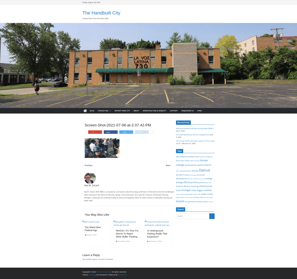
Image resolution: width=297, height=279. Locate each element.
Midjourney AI (187, 111)
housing (194, 186)
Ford (195, 182)
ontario (178, 194)
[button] (109, 110)
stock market (209, 197)
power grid (188, 194)
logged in (95, 259)
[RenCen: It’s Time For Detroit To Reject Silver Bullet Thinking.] (127, 222)
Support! (174, 111)
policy (183, 194)
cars (192, 160)
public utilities (180, 197)
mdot (178, 190)
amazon (196, 157)
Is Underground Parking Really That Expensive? (157, 233)
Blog (92, 111)
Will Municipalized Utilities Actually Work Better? (195, 128)
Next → (169, 165)
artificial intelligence (206, 157)
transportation (190, 201)
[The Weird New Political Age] (90, 222)
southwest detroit (198, 197)
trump (199, 201)
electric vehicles (193, 179)
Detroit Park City (122, 111)
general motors (203, 182)
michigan (186, 190)
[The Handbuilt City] (148, 24)
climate (196, 161)
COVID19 (207, 165)
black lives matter (183, 161)
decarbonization (185, 171)
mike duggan (197, 190)
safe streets (188, 197)
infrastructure (205, 186)
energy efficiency (184, 182)
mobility (208, 190)
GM (210, 182)
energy (209, 178)
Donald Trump (182, 175)
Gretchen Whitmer (183, 186)
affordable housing (184, 156)
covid (199, 165)
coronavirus (190, 165)
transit (180, 201)
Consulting (103, 111)
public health (197, 194)
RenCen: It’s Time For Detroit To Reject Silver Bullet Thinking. (127, 233)
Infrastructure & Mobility (154, 111)
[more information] (151, 132)
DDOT (178, 171)
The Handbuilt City (101, 12)
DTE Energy (192, 175)
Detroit (204, 170)
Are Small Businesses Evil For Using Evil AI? (192, 135)
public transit (207, 194)
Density (195, 170)
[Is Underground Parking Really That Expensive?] (159, 222)
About (136, 111)
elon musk (202, 179)
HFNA (199, 111)
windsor (210, 202)
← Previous (87, 165)
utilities (205, 201)
